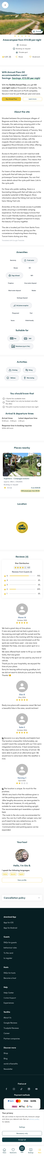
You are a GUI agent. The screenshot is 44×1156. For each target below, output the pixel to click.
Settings (22, 1127)
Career (7, 1033)
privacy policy (34, 1119)
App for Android (10, 928)
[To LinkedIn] (29, 1088)
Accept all (22, 1140)
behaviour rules (10, 947)
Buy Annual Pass (11, 99)
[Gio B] (22, 855)
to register (8, 958)
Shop (6, 1053)
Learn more (32, 99)
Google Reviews (10, 1022)
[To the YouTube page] (36, 1088)
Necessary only (22, 1133)
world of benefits (11, 1063)
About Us (7, 1017)
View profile (22, 880)
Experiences (9, 1003)
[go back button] (5, 5)
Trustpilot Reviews (11, 1028)
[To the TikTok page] (21, 1088)
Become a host (10, 978)
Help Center (9, 992)
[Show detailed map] (22, 527)
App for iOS (8, 922)
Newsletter (8, 1069)
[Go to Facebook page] (6, 1088)
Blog (6, 1058)
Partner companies (12, 1038)
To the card (8, 953)
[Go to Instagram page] (14, 1088)
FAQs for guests (10, 942)
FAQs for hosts (9, 973)
